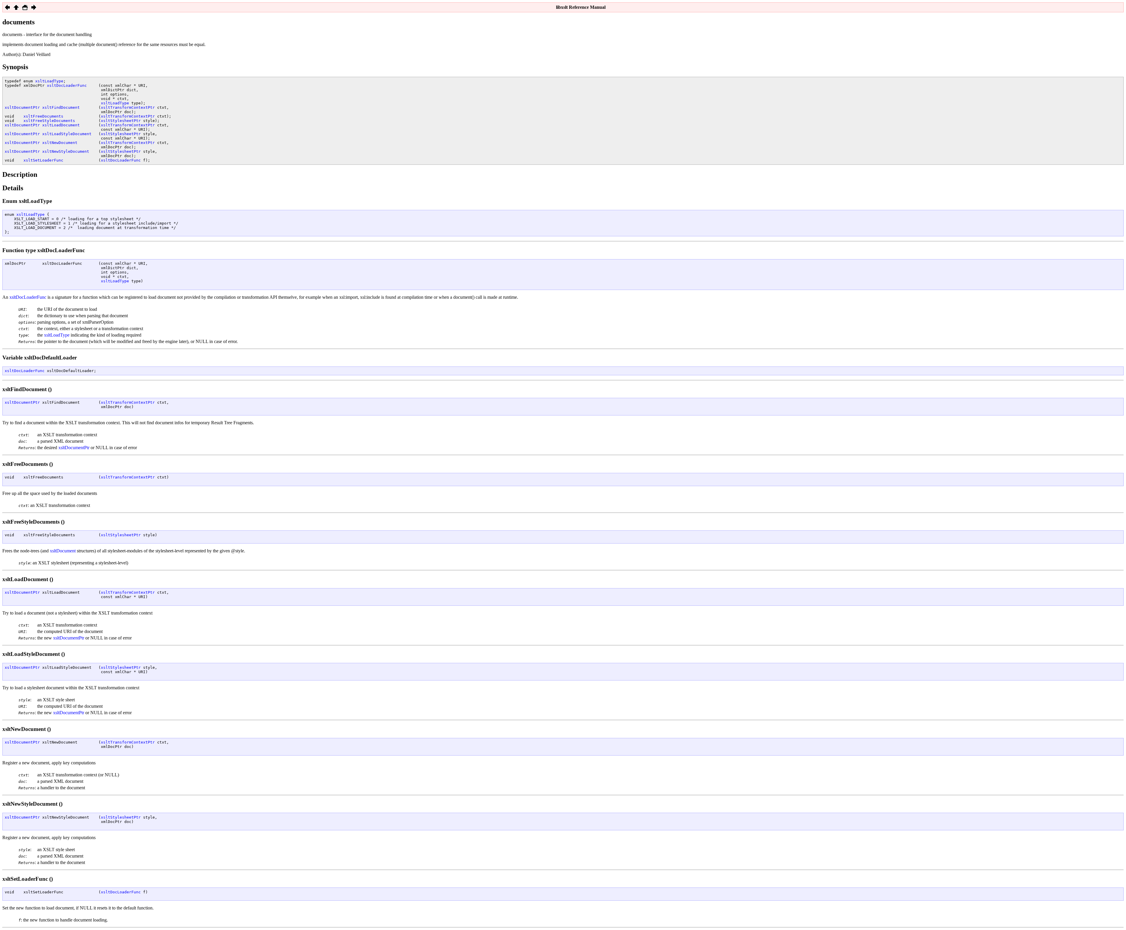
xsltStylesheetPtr (121, 120)
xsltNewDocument (59, 142)
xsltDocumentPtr (22, 107)
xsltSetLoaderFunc (43, 160)
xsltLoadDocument (61, 125)
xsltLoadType (49, 81)
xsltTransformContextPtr (128, 107)
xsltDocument (63, 550)
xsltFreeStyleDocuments (49, 120)
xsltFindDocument (61, 107)
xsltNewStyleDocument (65, 151)
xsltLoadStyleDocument (66, 134)
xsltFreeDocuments (43, 116)
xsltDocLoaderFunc (67, 85)
